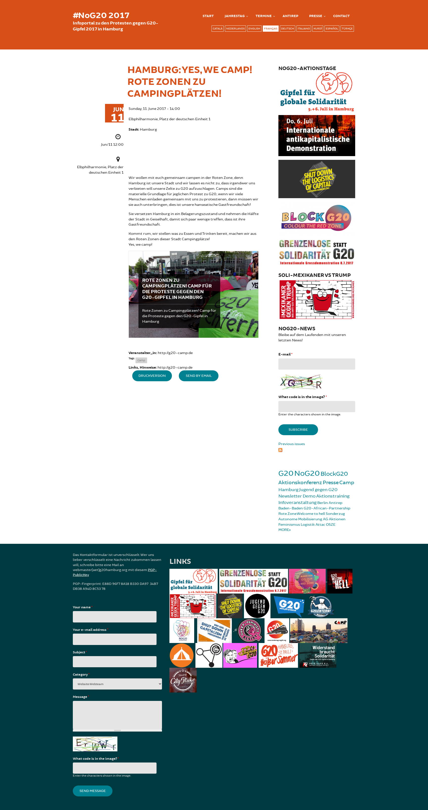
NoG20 (307, 473)
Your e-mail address (90, 630)
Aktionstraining (332, 496)
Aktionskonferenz (300, 482)
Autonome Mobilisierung (300, 519)
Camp (141, 360)
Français (270, 28)
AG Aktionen (334, 519)
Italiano (304, 28)
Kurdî (318, 28)
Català (217, 28)
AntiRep (290, 16)
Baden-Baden (290, 508)
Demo (309, 496)
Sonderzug (335, 513)
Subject (80, 652)
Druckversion (152, 376)
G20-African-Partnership (327, 508)
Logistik (308, 524)
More (283, 529)
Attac (320, 524)
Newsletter (290, 496)
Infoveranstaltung (297, 502)
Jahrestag (235, 16)
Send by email (199, 376)
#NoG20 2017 (101, 15)
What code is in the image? (302, 397)
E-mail (285, 354)
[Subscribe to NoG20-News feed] (316, 449)
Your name (82, 607)
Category (81, 674)
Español (332, 28)
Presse (315, 16)
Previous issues (291, 444)
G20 (286, 473)
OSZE (330, 524)
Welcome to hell (311, 513)
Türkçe (347, 28)
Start (208, 16)
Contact (341, 16)
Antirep (335, 502)
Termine (264, 16)
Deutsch (287, 28)
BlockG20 (334, 473)
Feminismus (289, 524)
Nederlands (235, 28)
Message (81, 697)
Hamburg (288, 489)
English (254, 28)
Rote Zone (287, 513)
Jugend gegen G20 (318, 489)
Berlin (322, 502)
